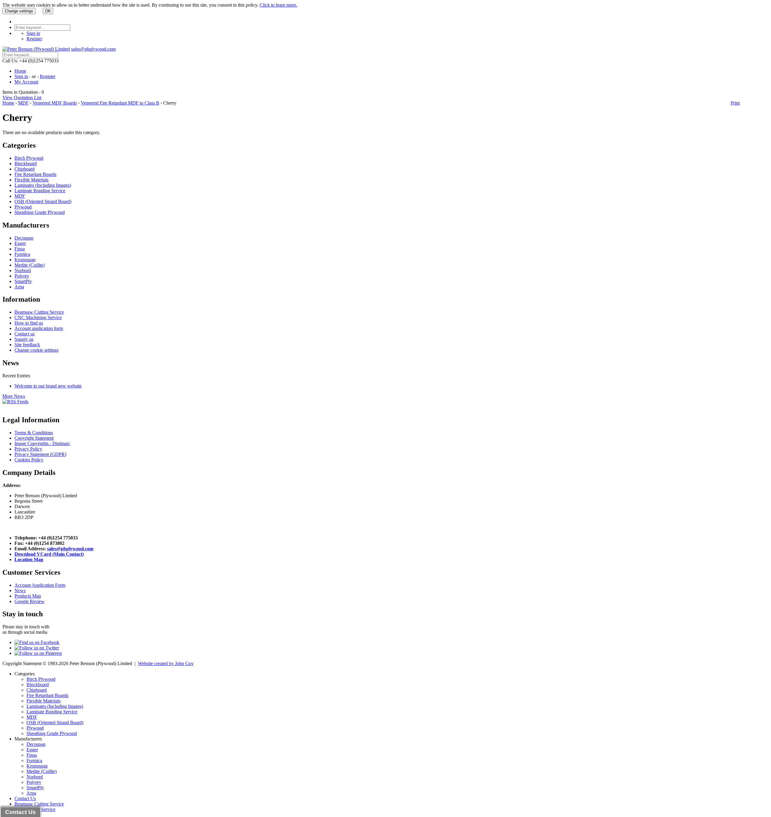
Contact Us (25, 798)
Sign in (33, 33)
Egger (20, 243)
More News (13, 396)
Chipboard (24, 168)
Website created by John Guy (166, 663)
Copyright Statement (34, 438)
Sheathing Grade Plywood (39, 212)
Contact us (24, 333)
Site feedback (27, 344)
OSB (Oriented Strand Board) (42, 201)
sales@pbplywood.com (93, 49)
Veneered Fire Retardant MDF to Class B (120, 102)
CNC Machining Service (38, 317)
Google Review (29, 601)
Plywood (23, 206)
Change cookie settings (36, 350)
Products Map (27, 596)
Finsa (19, 248)
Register (34, 38)
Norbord (22, 270)
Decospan (23, 237)
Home (20, 71)
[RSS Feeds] (15, 401)
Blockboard (25, 163)
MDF (23, 102)
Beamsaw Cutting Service (39, 312)
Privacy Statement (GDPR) (40, 454)
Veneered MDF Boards (55, 102)
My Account (26, 81)
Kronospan (25, 259)
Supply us (23, 339)
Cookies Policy (28, 459)
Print (735, 102)
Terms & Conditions (33, 432)
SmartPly (23, 281)
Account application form (38, 328)
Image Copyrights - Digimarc (42, 443)
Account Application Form (39, 585)
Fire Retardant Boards (35, 174)
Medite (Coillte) (29, 265)
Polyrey (21, 275)
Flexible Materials (31, 179)
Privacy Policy (28, 448)
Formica (22, 254)
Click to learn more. (278, 5)
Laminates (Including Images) (42, 185)
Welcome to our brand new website (48, 385)
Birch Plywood (28, 158)
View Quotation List (21, 97)
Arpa (19, 286)
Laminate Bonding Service (39, 190)
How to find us (28, 322)
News (20, 590)
